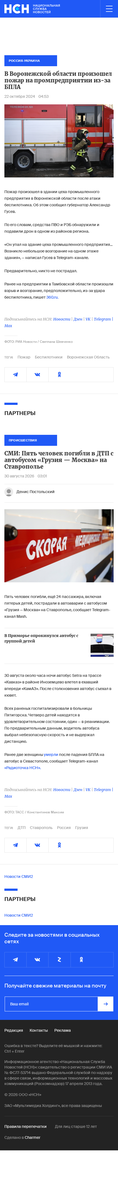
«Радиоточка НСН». (22, 767)
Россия (64, 827)
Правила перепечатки (25, 1126)
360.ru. (52, 297)
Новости (61, 319)
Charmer (32, 1137)
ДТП (22, 827)
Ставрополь (41, 827)
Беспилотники (49, 357)
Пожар (24, 357)
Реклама (62, 1030)
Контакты (39, 1030)
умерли (51, 754)
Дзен (78, 319)
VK (88, 319)
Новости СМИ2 (18, 876)
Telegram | (103, 319)
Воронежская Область (88, 357)
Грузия (81, 827)
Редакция (13, 1030)
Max (8, 325)
